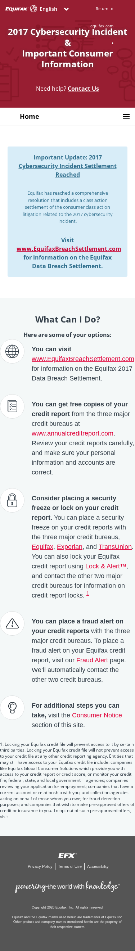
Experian (69, 546)
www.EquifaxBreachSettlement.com (69, 249)
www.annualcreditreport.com (72, 433)
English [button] (48, 8)
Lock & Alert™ (105, 566)
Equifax (42, 546)
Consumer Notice (97, 715)
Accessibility (98, 866)
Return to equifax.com (101, 17)
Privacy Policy (41, 866)
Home (29, 116)
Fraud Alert (92, 660)
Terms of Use (70, 866)
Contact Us (83, 89)
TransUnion (115, 546)
